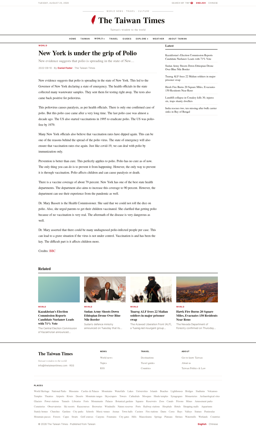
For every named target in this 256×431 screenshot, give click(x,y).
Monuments (97, 401)
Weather (158, 38)
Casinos (139, 411)
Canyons (100, 416)
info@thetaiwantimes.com (52, 365)
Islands (153, 391)
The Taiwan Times (55, 353)
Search (176, 3)
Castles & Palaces (90, 391)
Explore (142, 38)
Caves (172, 411)
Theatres (49, 396)
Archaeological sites (210, 396)
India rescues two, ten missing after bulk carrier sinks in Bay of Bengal (191, 109)
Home (72, 38)
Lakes (130, 391)
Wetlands (203, 416)
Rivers (70, 396)
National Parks (59, 391)
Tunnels (65, 401)
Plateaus (168, 416)
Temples (38, 396)
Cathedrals (134, 396)
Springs (158, 416)
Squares (139, 401)
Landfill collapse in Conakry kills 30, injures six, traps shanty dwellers (189, 99)
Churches (55, 411)
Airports (60, 396)
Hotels (177, 406)
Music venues (103, 411)
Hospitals (167, 406)
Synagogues (177, 396)
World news (106, 357)
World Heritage (41, 391)
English (201, 3)
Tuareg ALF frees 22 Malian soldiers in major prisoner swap (190, 78)
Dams (163, 411)
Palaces (109, 401)
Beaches (164, 391)
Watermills (190, 416)
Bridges (189, 391)
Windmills (110, 406)
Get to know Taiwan (192, 357)
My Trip (186, 3)
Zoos (161, 401)
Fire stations (152, 411)
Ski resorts (69, 406)
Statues (198, 411)
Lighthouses (177, 391)
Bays (179, 411)
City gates (124, 416)
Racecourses (83, 406)
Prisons (180, 401)
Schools (90, 411)
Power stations (52, 401)
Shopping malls (191, 406)
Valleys (188, 411)
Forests (56, 416)
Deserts (79, 396)
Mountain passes (42, 416)
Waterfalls (120, 391)
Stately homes (41, 411)
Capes (66, 416)
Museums (74, 391)
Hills (134, 416)
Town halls (127, 411)
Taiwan (85, 38)
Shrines (179, 416)
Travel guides (148, 363)
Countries (146, 368)
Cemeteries (39, 406)
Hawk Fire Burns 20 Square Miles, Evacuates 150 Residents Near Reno (190, 88)
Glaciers (38, 401)
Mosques (146, 396)
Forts (86, 401)
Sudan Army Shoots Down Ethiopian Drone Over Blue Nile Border (189, 67)
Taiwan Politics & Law (194, 368)
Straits (75, 416)
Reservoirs (151, 401)
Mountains (107, 391)
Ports (138, 406)
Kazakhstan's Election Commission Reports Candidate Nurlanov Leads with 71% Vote (189, 56)
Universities (142, 391)
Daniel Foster (65, 68)
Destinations (147, 357)
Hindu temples (161, 396)
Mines (189, 401)
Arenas (115, 411)
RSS (71, 365)
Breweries (97, 406)
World (98, 38)
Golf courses (87, 416)
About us (186, 363)
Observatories (54, 406)
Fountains (112, 416)
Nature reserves (125, 406)
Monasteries (191, 396)
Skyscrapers (111, 396)
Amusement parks (204, 401)
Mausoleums (145, 416)
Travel (113, 38)
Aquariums (206, 406)
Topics (103, 363)
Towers (123, 396)
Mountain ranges (94, 396)
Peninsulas (209, 411)
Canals (170, 401)
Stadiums (200, 391)
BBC (52, 251)
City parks (78, 411)
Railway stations (151, 406)
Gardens (66, 411)
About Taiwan (178, 38)
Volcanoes (212, 391)
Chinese (213, 3)
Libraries (76, 401)
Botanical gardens (124, 401)
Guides (127, 38)
